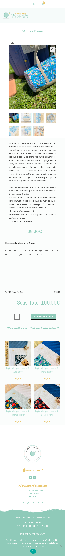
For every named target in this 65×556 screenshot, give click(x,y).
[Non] (61, 546)
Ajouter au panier (43, 316)
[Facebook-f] (30, 477)
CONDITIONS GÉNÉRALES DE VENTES (33, 526)
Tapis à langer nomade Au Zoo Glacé (18, 369)
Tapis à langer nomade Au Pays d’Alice (47, 369)
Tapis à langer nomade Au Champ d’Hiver (18, 412)
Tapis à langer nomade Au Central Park (47, 412)
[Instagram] (34, 477)
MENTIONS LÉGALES (32, 522)
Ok (33, 551)
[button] (52, 49)
